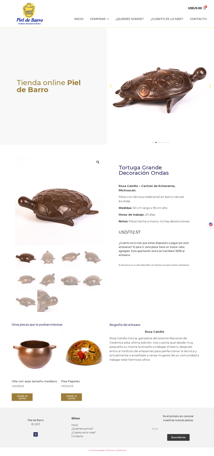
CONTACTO (198, 19)
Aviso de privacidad (96, 450)
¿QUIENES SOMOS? (130, 19)
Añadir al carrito (22, 397)
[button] (152, 142)
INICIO (78, 19)
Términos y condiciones (116, 450)
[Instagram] (35, 434)
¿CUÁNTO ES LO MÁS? (166, 19)
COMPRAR (97, 19)
